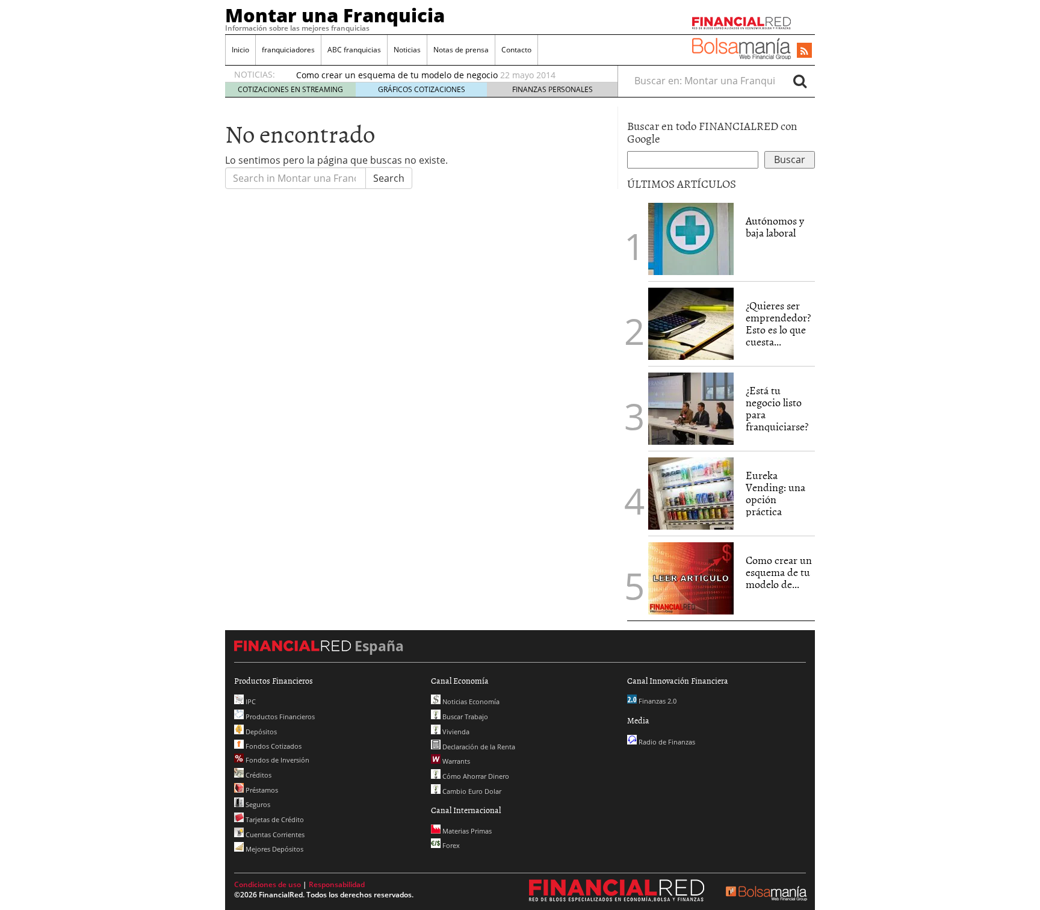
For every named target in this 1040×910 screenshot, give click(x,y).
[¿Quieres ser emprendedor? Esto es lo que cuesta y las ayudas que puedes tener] (691, 322)
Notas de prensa (461, 50)
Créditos (257, 774)
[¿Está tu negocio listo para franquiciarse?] (691, 407)
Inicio (240, 50)
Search (388, 178)
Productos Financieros (279, 716)
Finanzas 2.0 (656, 700)
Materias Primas (466, 830)
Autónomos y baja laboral (775, 226)
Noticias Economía (470, 701)
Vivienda (455, 731)
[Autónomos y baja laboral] (691, 237)
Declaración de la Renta (478, 746)
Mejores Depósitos (273, 848)
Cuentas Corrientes (274, 834)
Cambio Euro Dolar (471, 791)
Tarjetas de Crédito (274, 819)
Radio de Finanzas (666, 741)
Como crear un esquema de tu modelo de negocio (397, 75)
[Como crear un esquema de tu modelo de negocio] (691, 577)
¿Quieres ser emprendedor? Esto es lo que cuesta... (778, 323)
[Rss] (804, 51)
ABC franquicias (354, 50)
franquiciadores (288, 50)
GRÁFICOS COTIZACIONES (421, 89)
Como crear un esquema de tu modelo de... (779, 572)
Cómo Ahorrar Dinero (475, 776)
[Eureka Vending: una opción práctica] (691, 492)
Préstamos (261, 789)
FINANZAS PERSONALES (552, 89)
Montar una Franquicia (335, 15)
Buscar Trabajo (464, 716)
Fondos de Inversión (276, 759)
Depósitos (260, 731)
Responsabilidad (337, 884)
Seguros (257, 804)
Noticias (407, 50)
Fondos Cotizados (273, 746)
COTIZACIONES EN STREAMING (290, 89)
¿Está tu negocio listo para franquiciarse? (777, 408)
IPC (250, 701)
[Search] (799, 80)
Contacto (516, 50)
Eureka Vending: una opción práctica (775, 493)
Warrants (455, 761)
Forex (450, 845)
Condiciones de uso (267, 884)
